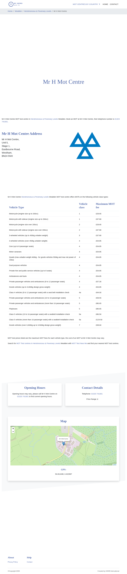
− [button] (13, 431)
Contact (114, 4)
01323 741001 (23, 396)
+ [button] (13, 428)
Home (105, 4)
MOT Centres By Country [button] (85, 4)
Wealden (18, 11)
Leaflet (114, 464)
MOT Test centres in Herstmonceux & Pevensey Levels (38, 343)
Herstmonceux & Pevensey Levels (37, 11)
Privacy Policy (13, 562)
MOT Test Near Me (79, 343)
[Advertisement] (10, 45)
